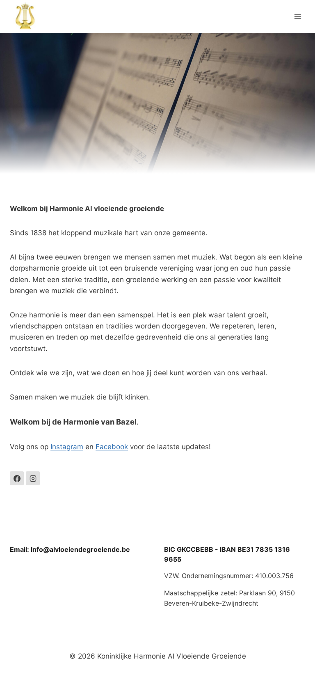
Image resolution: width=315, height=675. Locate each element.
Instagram (66, 447)
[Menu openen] (297, 16)
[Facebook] (17, 478)
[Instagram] (33, 478)
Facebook (112, 447)
